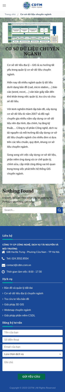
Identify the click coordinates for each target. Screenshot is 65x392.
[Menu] (4, 5)
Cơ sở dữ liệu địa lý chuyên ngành (23, 293)
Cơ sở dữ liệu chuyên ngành (35, 14)
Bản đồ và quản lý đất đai (18, 288)
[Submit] (59, 210)
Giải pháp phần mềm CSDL (19, 315)
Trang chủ (10, 14)
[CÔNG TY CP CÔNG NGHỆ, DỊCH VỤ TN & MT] (32, 5)
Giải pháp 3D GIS (14, 304)
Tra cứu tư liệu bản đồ (16, 299)
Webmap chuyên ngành (17, 310)
